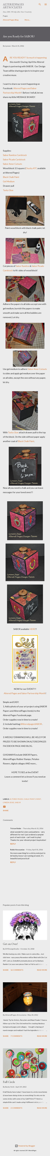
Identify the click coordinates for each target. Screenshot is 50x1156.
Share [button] (5, 810)
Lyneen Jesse (8, 802)
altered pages (16, 799)
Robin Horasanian (17, 850)
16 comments (17, 970)
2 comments (16, 1108)
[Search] (39, 4)
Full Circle (9, 1082)
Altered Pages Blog (10, 20)
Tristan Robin (15, 828)
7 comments (16, 1036)
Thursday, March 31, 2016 (33, 828)
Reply (13, 844)
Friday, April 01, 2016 (34, 850)
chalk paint (29, 799)
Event (38, 799)
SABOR (18, 802)
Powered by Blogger (26, 1146)
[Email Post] (4, 807)
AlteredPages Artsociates (13, 5)
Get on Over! (10, 944)
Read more (42, 970)
